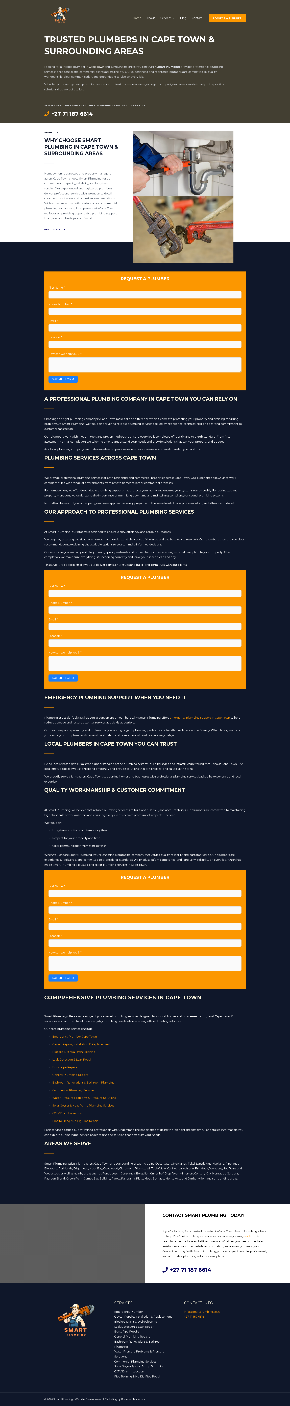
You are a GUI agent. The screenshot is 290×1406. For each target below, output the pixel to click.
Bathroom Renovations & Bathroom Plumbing (83, 1082)
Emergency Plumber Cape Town (74, 1036)
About (151, 18)
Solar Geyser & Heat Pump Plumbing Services (83, 1105)
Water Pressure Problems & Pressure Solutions (84, 1097)
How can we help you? (64, 354)
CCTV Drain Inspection (67, 1113)
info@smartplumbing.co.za (202, 1311)
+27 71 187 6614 (194, 1316)
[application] (173, 18)
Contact (197, 18)
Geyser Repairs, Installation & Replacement (81, 1044)
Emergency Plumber (128, 1311)
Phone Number (59, 304)
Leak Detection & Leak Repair (72, 1059)
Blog (183, 18)
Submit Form (63, 379)
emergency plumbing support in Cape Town (200, 717)
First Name (56, 287)
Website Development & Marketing (96, 1399)
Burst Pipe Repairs (64, 1067)
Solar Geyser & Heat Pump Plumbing (139, 1366)
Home (137, 18)
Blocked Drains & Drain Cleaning (73, 1051)
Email (52, 320)
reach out (250, 1236)
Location (54, 337)
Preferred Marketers (133, 1399)
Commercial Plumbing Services (73, 1090)
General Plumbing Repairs (70, 1074)
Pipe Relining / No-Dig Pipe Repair (75, 1121)
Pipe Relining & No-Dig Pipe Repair (137, 1376)
